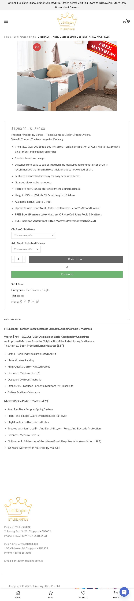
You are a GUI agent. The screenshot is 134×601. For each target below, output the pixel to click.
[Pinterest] (29, 301)
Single (32, 36)
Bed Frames (20, 36)
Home (7, 36)
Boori (20, 295)
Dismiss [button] (74, 7)
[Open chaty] (124, 592)
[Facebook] (25, 301)
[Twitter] (21, 301)
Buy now (68, 274)
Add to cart (77, 259)
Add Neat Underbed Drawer (28, 243)
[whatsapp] (37, 301)
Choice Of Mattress (23, 229)
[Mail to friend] (33, 301)
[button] (21, 75)
